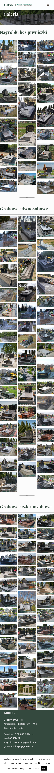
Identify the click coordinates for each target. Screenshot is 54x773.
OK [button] (43, 768)
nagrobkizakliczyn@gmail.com (20, 742)
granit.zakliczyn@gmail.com (19, 746)
